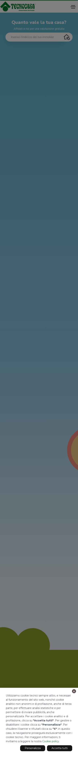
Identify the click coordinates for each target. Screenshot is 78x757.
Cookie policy (50, 741)
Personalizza (33, 748)
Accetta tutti (60, 748)
